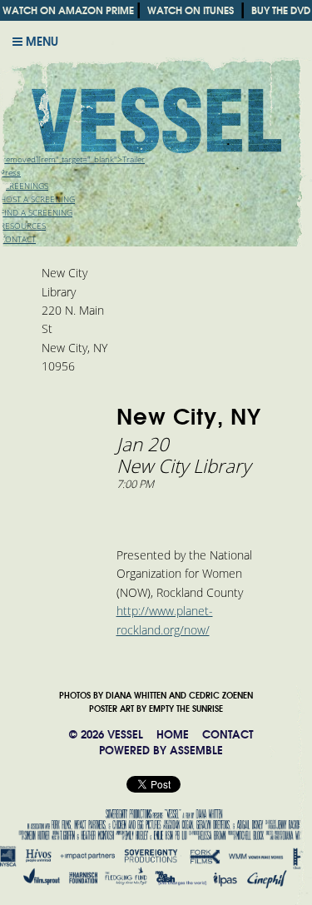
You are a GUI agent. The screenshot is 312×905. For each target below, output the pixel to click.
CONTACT (227, 735)
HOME (172, 735)
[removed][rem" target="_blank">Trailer (72, 159)
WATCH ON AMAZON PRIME (68, 10)
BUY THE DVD (280, 10)
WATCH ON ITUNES (190, 10)
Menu (40, 41)
